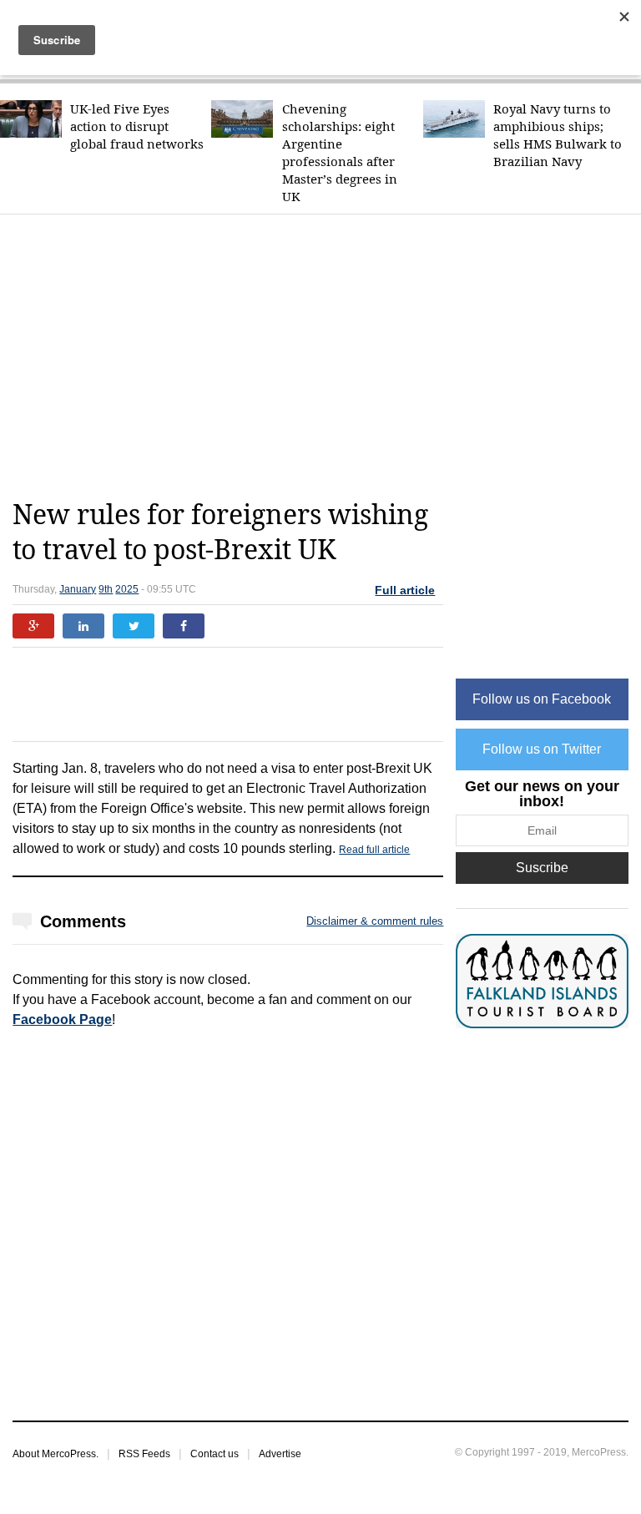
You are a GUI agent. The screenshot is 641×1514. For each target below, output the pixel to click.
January (77, 589)
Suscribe (542, 867)
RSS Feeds (144, 1454)
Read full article (374, 849)
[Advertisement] (326, 356)
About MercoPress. (55, 1454)
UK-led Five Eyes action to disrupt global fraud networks (137, 126)
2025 (127, 589)
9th (105, 589)
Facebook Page (62, 1019)
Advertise (280, 1454)
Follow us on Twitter (541, 749)
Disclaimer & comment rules (374, 921)
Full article (405, 590)
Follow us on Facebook (541, 699)
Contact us (214, 1454)
